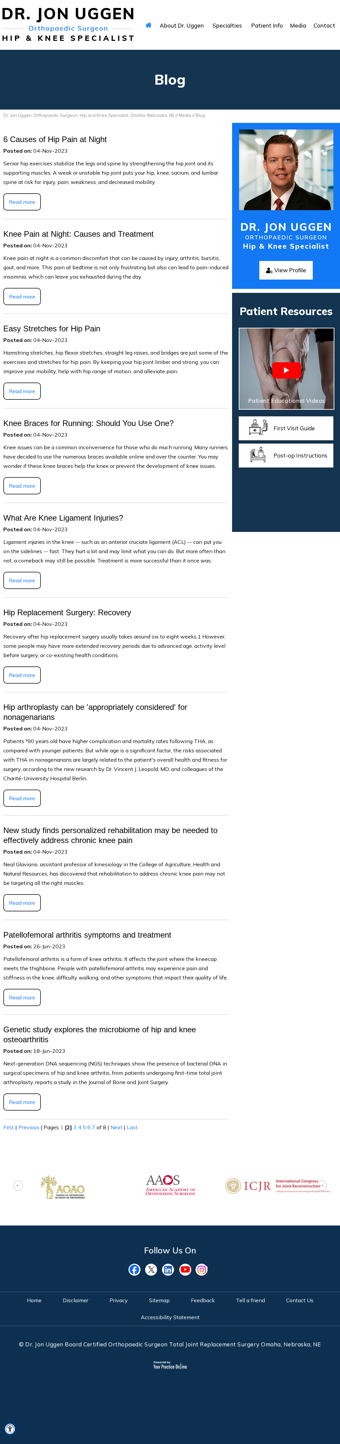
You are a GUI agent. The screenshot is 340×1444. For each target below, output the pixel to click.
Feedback (203, 1300)
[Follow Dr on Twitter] (153, 1270)
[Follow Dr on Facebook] (136, 1270)
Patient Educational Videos (286, 400)
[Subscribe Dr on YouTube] (186, 1270)
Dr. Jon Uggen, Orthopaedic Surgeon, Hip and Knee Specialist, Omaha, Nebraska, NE (88, 115)
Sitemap (159, 1300)
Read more (22, 202)
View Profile (290, 270)
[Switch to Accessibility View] (10, 1429)
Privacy (119, 1300)
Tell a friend (250, 1300)
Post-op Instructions (300, 455)
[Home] (148, 25)
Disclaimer (75, 1300)
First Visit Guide (294, 428)
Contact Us (299, 1300)
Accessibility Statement (170, 1317)
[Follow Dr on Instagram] (203, 1270)
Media (185, 115)
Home (34, 1300)
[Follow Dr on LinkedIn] (170, 1270)
